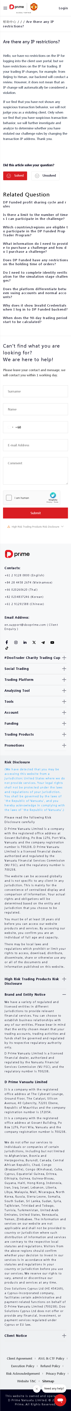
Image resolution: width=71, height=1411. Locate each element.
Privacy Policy (55, 1373)
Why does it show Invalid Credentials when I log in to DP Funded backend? (35, 307)
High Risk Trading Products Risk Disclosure (35, 526)
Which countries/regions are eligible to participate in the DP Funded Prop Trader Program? (35, 231)
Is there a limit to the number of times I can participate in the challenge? (35, 217)
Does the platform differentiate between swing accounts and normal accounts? (34, 293)
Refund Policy (50, 1366)
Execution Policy (22, 1366)
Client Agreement (19, 1358)
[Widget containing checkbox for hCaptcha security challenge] (31, 498)
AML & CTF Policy (51, 1358)
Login (63, 8)
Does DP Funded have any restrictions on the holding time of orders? (35, 262)
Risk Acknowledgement (23, 1373)
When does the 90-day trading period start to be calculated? (35, 320)
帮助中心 (9, 22)
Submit (35, 513)
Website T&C (26, 1381)
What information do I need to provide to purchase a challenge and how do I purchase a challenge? (35, 247)
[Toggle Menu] (5, 8)
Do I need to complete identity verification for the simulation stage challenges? (35, 276)
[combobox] (12, 427)
